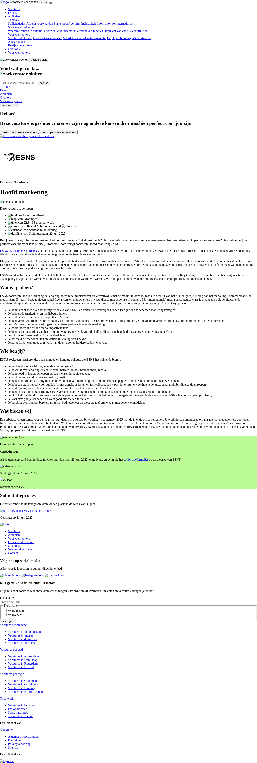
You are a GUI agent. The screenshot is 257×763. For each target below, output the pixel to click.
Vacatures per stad (11, 649)
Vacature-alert (39, 59)
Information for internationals (115, 23)
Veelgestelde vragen (20, 549)
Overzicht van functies (88, 31)
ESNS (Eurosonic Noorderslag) (20, 250)
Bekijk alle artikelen (20, 45)
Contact (13, 553)
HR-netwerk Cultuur (21, 542)
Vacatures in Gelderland (23, 680)
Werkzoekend (16, 610)
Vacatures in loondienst (22, 705)
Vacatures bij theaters (21, 642)
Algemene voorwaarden (23, 736)
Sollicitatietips (17, 23)
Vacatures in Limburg (21, 688)
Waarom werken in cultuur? (25, 31)
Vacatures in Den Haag (22, 660)
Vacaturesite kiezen (20, 38)
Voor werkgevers (19, 52)
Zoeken (44, 82)
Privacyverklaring (19, 744)
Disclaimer (15, 740)
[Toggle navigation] (50, 3)
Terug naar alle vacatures (38, 136)
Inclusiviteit (88, 23)
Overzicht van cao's (116, 31)
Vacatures (14, 9)
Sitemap (13, 747)
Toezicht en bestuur (20, 716)
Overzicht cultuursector (58, 31)
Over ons (14, 49)
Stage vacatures (18, 712)
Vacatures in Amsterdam (23, 656)
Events (12, 12)
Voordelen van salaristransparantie (84, 38)
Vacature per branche (13, 625)
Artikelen (14, 16)
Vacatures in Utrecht (21, 667)
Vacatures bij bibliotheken (24, 631)
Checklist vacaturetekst (47, 38)
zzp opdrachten (17, 709)
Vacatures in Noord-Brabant (26, 691)
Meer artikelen (138, 31)
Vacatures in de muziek (22, 639)
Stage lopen (61, 23)
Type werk (7, 698)
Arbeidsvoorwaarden (39, 23)
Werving (74, 23)
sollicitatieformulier (136, 459)
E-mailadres (7, 597)
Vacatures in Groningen (23, 684)
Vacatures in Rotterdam (23, 663)
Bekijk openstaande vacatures (19, 132)
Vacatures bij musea (20, 635)
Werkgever (15, 614)
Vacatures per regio (12, 674)
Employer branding (119, 38)
